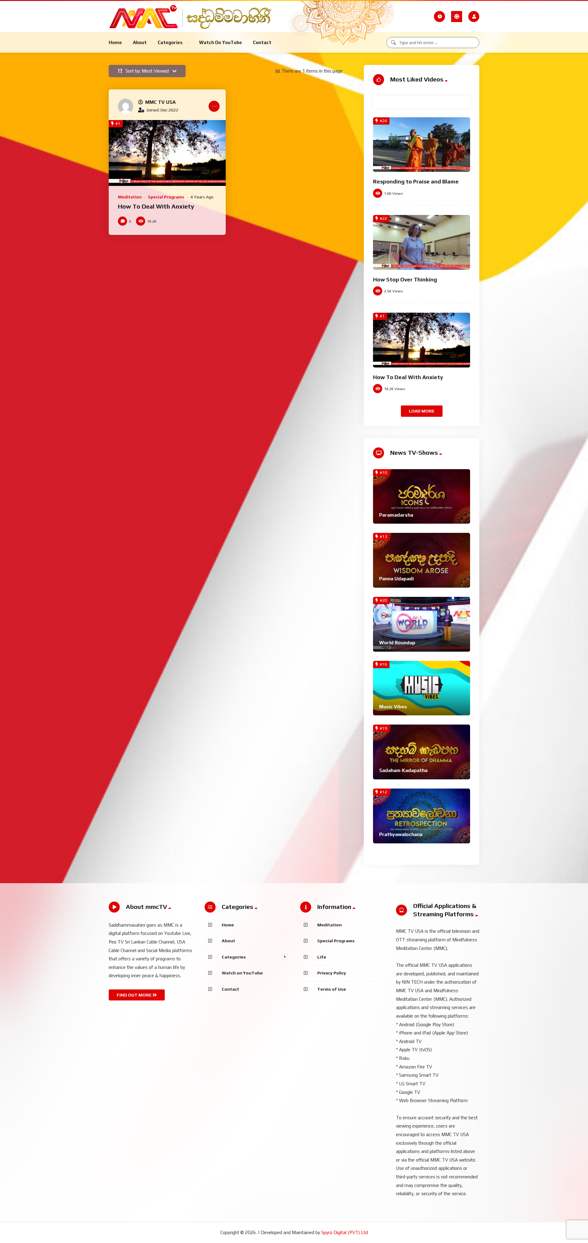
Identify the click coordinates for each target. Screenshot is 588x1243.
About (228, 940)
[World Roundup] (421, 624)
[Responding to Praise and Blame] (421, 144)
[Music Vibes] (421, 688)
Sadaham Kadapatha (403, 770)
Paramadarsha (396, 515)
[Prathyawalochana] (421, 816)
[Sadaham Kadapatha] (421, 752)
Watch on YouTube (242, 972)
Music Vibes (393, 707)
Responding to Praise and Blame (416, 181)
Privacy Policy (331, 972)
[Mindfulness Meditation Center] (194, 16)
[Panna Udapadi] (421, 560)
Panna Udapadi (396, 579)
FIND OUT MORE (135, 995)
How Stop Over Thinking (405, 279)
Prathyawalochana (400, 834)
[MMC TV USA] (125, 106)
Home (228, 924)
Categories (234, 957)
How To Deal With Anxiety (156, 206)
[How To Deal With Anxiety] (167, 153)
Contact (230, 989)
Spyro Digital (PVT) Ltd (344, 1232)
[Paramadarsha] (421, 496)
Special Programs (166, 196)
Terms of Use (331, 989)
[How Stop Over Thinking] (421, 242)
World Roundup (397, 643)
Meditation (130, 196)
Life (321, 957)
